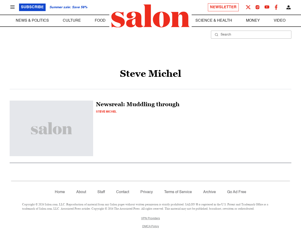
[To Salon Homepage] (150, 16)
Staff (101, 192)
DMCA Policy (150, 226)
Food (100, 21)
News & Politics (32, 21)
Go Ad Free (236, 192)
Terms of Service (178, 192)
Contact (122, 192)
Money (253, 21)
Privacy (146, 192)
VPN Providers (150, 218)
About (81, 192)
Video (279, 21)
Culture (72, 21)
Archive (209, 192)
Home (60, 192)
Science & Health (213, 21)
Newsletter (223, 7)
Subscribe (32, 7)
